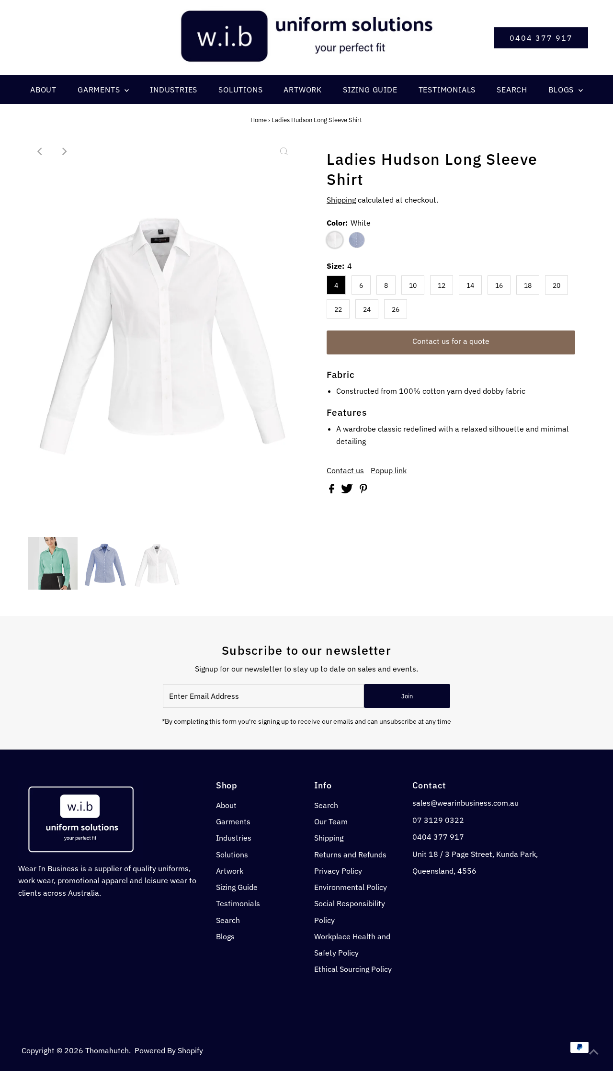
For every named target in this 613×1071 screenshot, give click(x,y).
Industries (233, 838)
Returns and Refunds (350, 854)
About (226, 805)
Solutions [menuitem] (240, 89)
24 (367, 309)
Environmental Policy (350, 887)
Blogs (225, 936)
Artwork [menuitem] (303, 89)
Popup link (389, 470)
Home (258, 120)
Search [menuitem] (512, 89)
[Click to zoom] (284, 151)
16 (499, 285)
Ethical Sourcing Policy (353, 969)
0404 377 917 (541, 38)
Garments (233, 821)
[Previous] (40, 151)
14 (470, 285)
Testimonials (238, 903)
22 (338, 309)
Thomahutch (107, 1050)
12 (441, 285)
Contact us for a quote (450, 341)
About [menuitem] (43, 89)
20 (556, 285)
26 (395, 309)
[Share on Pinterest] (363, 490)
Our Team (331, 821)
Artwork (229, 871)
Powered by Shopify (169, 1050)
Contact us (345, 470)
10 (413, 285)
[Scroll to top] (593, 1051)
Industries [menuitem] (173, 89)
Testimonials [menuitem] (447, 89)
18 (528, 285)
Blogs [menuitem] (562, 89)
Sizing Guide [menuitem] (370, 89)
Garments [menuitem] (100, 89)
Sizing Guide (237, 887)
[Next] (63, 151)
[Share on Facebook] (332, 490)
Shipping (341, 200)
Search (228, 920)
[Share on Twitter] (348, 490)
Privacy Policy (338, 871)
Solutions (232, 854)
